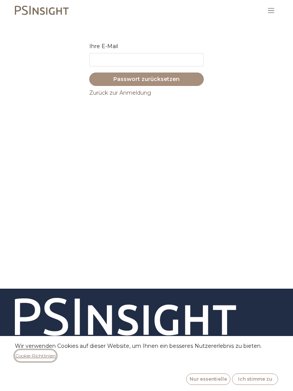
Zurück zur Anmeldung (120, 92)
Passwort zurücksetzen (146, 79)
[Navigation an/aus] (271, 10)
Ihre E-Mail (103, 46)
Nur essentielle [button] (208, 379)
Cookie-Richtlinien (35, 356)
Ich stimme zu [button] (255, 379)
